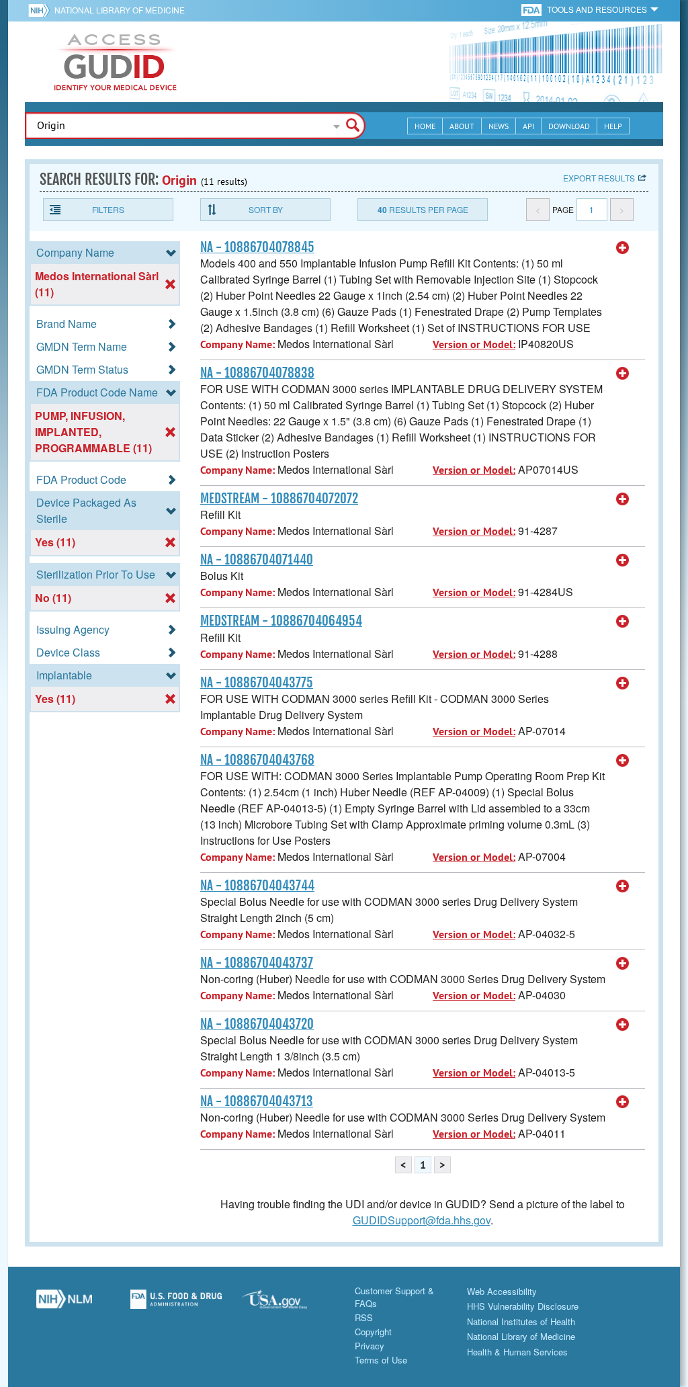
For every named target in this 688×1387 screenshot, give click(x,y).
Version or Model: (474, 344)
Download (569, 126)
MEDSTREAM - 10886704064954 (281, 621)
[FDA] (532, 9)
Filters (108, 209)
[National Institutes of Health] (41, 10)
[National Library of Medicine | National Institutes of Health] (64, 1304)
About (461, 126)
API (528, 126)
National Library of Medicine (119, 9)
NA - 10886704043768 (257, 760)
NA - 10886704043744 (257, 886)
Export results (599, 177)
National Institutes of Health (521, 1321)
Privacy (369, 1345)
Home (425, 126)
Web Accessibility (502, 1291)
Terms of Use (381, 1359)
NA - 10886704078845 (257, 247)
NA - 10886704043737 (256, 963)
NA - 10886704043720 (257, 1024)
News (498, 126)
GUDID (115, 62)
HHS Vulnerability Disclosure (522, 1306)
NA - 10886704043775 (256, 683)
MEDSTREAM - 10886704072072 (279, 499)
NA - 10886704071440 (256, 560)
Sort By (266, 209)
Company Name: (237, 344)
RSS (364, 1317)
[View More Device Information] (623, 248)
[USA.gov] (288, 1304)
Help (613, 126)
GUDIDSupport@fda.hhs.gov (421, 1220)
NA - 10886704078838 (257, 373)
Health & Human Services (517, 1351)
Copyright (373, 1331)
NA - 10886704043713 (256, 1101)
